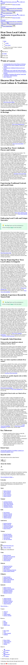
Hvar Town (12, 450)
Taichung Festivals (7, 602)
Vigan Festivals (6, 577)
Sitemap (5, 644)
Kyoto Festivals (7, 493)
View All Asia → (4, 606)
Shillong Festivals (7, 516)
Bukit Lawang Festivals (8, 589)
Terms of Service (7, 641)
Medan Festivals (7, 587)
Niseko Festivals (7, 491)
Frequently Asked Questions (10, 75)
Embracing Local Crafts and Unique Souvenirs (14, 70)
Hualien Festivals (7, 599)
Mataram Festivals (7, 592)
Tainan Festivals (7, 603)
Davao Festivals (7, 582)
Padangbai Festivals (7, 591)
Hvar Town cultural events (21, 212)
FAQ (4, 632)
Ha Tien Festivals (7, 534)
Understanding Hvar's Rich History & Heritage (14, 64)
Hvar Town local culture (9, 102)
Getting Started (6, 614)
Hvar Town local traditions (7, 388)
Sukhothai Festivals (7, 505)
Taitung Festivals (7, 598)
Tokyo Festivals (7, 492)
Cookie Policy (6, 642)
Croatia (8, 450)
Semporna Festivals (7, 566)
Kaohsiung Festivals (8, 601)
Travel (2, 450)
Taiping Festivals (7, 567)
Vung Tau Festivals (7, 536)
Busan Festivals (7, 528)
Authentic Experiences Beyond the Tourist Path (14, 74)
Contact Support (7, 633)
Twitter (6, 652)
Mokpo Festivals (7, 524)
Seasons (6, 8)
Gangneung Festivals (8, 526)
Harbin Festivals (7, 555)
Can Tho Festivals (7, 539)
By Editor (4, 53)
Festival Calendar (7, 615)
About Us (14, 4)
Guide (4, 450)
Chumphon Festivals (8, 507)
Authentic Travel (9, 451)
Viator (11, 227)
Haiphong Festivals (7, 535)
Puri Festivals (6, 512)
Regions (2, 8)
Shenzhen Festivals (7, 558)
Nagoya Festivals (7, 494)
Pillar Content (18, 450)
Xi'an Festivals (6, 560)
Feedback (5, 634)
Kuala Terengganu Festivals (9, 570)
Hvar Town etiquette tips (17, 389)
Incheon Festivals (7, 523)
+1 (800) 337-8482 (6, 547)
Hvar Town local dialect (18, 143)
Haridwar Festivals (7, 513)
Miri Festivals (6, 568)
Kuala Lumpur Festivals (8, 571)
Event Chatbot (16, 8)
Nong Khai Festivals (8, 503)
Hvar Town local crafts (6, 252)
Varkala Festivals (7, 517)
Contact (18, 4)
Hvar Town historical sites (18, 124)
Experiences (10, 8)
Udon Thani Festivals (8, 504)
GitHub (7, 656)
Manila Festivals (7, 580)
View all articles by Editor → (7, 477)
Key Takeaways (7, 77)
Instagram (7, 654)
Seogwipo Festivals (7, 527)
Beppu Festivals (7, 496)
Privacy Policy (6, 640)
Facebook (7, 650)
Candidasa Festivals (7, 590)
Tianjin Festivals (7, 559)
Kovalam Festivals (7, 515)
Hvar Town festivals (22, 214)
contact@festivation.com (7, 545)
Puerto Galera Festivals (8, 579)
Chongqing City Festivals (9, 556)
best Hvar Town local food (20, 173)
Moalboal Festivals (7, 578)
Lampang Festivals (7, 501)
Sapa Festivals (6, 538)
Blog (21, 8)
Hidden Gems (6, 625)
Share (4, 460)
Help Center (6, 630)
